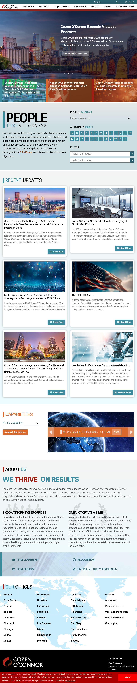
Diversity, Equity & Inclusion (97, 569)
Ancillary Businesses (125, 7)
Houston (42, 600)
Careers (107, 7)
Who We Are (28, 7)
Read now (58, 252)
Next (131, 432)
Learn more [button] (70, 680)
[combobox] (61, 7)
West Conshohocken (116, 611)
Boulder (7, 611)
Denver (7, 640)
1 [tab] (64, 73)
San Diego (76, 623)
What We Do (43, 7)
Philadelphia (78, 600)
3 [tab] (72, 73)
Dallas (7, 634)
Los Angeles (44, 623)
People (81, 111)
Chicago (8, 629)
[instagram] (133, 2)
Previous (51, 432)
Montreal (42, 640)
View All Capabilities (15, 432)
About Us (95, 7)
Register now (124, 392)
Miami (40, 629)
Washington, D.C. (114, 606)
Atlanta (7, 594)
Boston (7, 606)
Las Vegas (43, 606)
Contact (112, 669)
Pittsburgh (77, 606)
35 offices (26, 152)
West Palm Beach (114, 617)
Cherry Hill (9, 623)
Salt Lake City (78, 617)
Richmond (76, 611)
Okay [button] (127, 677)
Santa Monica (79, 634)
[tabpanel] (91, 432)
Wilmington (111, 623)
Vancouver (111, 600)
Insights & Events (61, 7)
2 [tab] (68, 73)
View (116, 432)
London (41, 617)
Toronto (109, 594)
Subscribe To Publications (121, 666)
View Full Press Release (75, 54)
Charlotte (8, 617)
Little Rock (43, 611)
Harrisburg (43, 594)
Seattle (75, 640)
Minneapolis (44, 634)
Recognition (85, 559)
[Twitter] (129, 2)
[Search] (117, 2)
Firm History (25, 569)
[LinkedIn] (126, 2)
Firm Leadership (28, 559)
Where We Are (80, 7)
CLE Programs (115, 663)
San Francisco (79, 629)
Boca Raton (9, 600)
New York (76, 594)
